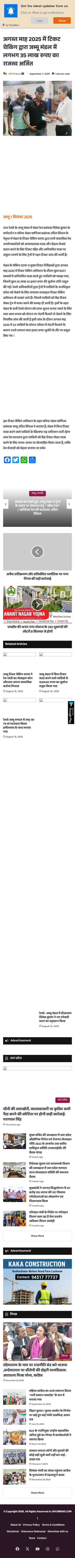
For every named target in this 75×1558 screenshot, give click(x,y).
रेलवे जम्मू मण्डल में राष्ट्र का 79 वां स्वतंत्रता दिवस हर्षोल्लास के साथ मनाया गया (18, 726)
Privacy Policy (31, 1525)
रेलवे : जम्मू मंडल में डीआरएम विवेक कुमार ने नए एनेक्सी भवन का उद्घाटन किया (55, 1017)
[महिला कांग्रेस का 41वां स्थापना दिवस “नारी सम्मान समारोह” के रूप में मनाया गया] (14, 1397)
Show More (37, 1236)
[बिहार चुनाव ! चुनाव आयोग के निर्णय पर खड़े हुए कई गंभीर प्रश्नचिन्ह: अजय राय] (14, 1417)
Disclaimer (13, 1532)
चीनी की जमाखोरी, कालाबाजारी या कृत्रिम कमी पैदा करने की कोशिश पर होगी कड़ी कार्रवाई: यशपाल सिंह (36, 1114)
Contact (41, 1538)
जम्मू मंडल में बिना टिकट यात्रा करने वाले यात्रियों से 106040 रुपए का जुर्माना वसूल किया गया (53, 680)
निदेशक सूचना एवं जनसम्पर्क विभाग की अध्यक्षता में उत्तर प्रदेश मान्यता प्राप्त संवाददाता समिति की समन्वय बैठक (49, 1171)
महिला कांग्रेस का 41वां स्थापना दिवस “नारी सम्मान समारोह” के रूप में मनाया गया (50, 1396)
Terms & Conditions (53, 1525)
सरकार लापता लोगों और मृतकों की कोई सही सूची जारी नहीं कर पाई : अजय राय (49, 1455)
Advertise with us (58, 1532)
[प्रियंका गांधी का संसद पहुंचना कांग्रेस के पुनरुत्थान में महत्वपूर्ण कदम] (14, 1477)
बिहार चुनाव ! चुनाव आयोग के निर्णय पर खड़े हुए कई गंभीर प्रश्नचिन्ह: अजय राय (49, 1416)
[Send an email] (22, 74)
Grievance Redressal (33, 1532)
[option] (37, 504)
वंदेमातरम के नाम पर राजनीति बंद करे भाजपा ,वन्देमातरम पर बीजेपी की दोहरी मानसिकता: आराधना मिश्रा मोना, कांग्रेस (35, 1370)
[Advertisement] (37, 177)
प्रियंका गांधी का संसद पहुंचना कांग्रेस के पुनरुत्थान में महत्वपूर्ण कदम (49, 1473)
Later (39, 20)
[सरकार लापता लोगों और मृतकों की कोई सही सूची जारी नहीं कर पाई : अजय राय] (14, 1457)
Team (32, 1538)
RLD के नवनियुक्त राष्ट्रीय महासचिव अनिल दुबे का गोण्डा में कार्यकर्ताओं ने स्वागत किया (50, 1435)
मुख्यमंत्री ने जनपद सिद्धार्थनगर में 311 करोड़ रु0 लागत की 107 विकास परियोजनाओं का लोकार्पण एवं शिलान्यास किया (49, 1195)
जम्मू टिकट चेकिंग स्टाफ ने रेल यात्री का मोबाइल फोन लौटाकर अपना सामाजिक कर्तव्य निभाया (17, 680)
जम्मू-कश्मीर (37, 493)
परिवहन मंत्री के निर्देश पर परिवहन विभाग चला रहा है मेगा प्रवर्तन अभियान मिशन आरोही (48, 1217)
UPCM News (15, 74)
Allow (62, 20)
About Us (15, 1525)
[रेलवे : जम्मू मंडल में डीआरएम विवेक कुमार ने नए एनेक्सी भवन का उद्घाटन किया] (55, 854)
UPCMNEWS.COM (61, 1512)
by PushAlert (12, 25)
